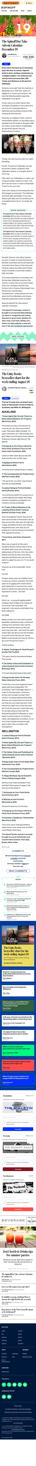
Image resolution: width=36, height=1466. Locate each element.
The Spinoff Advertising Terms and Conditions (18, 1412)
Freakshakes (27, 126)
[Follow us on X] (9, 1386)
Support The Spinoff (11, 3)
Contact (4, 1353)
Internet (4, 1337)
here (15, 306)
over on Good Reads (13, 483)
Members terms (27, 1356)
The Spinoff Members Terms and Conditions (18, 1409)
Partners (4, 1340)
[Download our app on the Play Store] (9, 1398)
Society (20, 1331)
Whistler (6, 799)
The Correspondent (11, 474)
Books (29, 11)
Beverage (5, 37)
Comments (15, 398)
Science (4, 1343)
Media (20, 1340)
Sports (20, 1337)
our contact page (18, 1423)
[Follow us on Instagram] (20, 1386)
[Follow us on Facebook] (4, 1386)
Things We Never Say (12, 776)
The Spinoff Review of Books (17, 388)
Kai (2, 1334)
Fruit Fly (6, 537)
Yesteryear (7, 792)
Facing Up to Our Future (13, 446)
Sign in (30, 3)
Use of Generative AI (6, 1360)
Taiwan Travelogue (11, 649)
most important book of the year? (18, 673)
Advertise (15, 1353)
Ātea (22, 11)
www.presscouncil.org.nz (18, 1429)
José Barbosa (12, 54)
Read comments (18, 871)
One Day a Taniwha (12, 818)
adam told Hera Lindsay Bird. (13, 687)
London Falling (9, 488)
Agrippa (6, 462)
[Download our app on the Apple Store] (4, 1398)
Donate (25, 1353)
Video (3, 1331)
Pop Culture (14, 11)
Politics (4, 11)
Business (20, 1343)
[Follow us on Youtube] (15, 1386)
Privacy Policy (18, 1406)
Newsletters (5, 1371)
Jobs (13, 1356)
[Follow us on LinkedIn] (25, 1386)
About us (4, 1356)
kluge (6, 677)
